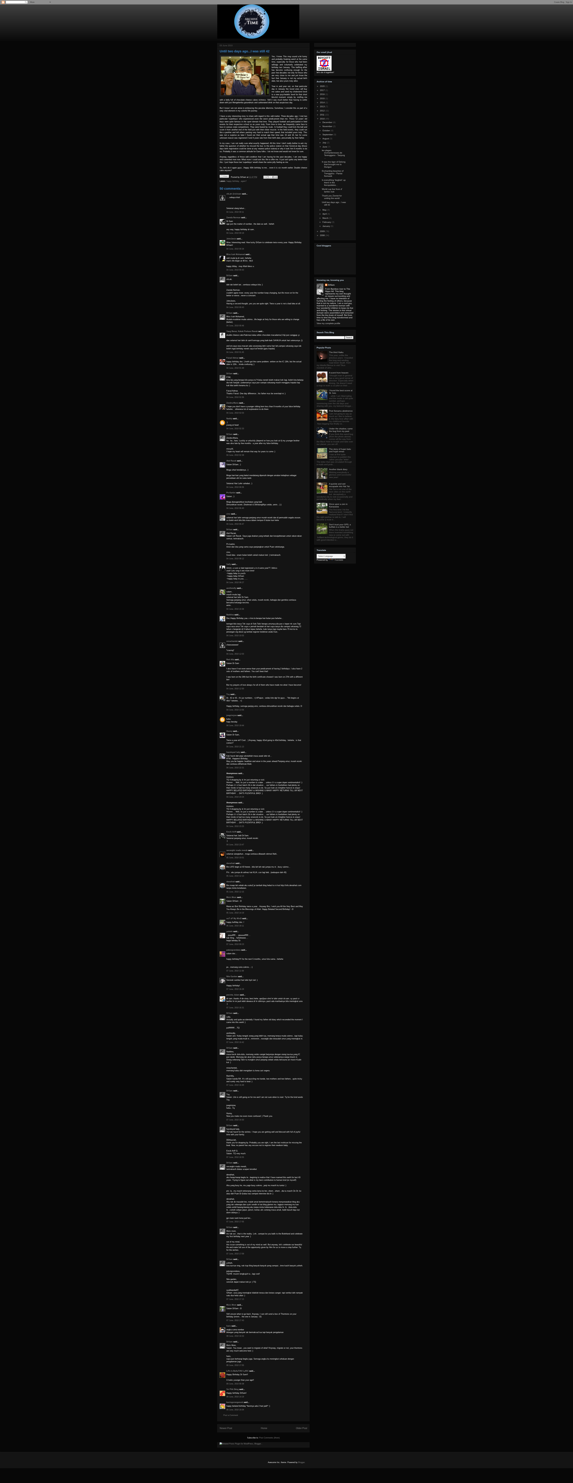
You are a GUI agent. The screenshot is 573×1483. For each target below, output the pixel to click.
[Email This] (264, 177)
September (328, 134)
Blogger (301, 1462)
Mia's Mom (231, 897)
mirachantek (232, 641)
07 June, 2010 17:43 (235, 1320)
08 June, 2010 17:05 (235, 1365)
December (327, 122)
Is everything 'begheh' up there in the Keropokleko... (334, 182)
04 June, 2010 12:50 (235, 689)
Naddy (229, 418)
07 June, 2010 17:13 (235, 1299)
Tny (228, 694)
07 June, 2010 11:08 (235, 971)
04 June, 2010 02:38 (235, 455)
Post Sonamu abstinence (341, 411)
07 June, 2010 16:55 (235, 1157)
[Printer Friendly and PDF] (224, 177)
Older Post (301, 1428)
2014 (322, 102)
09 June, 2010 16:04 (235, 1410)
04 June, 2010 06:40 (235, 508)
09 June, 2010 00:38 (235, 1384)
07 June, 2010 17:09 (235, 1254)
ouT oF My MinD (234, 918)
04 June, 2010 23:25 (235, 826)
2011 (322, 114)
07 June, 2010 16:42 (235, 1042)
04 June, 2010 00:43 (235, 270)
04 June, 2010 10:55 (235, 635)
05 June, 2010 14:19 (235, 913)
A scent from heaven (338, 372)
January (326, 226)
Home (264, 1428)
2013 (322, 106)
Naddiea (230, 615)
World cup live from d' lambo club (332, 190)
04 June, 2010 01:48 (235, 368)
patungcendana (233, 950)
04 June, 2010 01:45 (235, 352)
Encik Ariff (231, 832)
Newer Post (226, 1428)
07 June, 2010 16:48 (235, 1085)
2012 (322, 110)
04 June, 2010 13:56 (235, 710)
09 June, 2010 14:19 (235, 1397)
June (325, 147)
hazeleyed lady (233, 752)
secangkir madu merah (237, 850)
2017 (322, 90)
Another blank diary (338, 469)
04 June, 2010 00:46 (235, 326)
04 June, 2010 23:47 (235, 845)
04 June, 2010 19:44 (235, 725)
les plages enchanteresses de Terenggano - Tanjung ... (333, 154)
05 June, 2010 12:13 (235, 876)
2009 (322, 231)
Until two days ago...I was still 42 (244, 51)
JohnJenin (231, 239)
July (324, 142)
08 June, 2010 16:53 (235, 1336)
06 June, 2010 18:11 (235, 926)
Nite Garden (231, 976)
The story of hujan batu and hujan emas (340, 450)
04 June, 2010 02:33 (235, 428)
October (326, 130)
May (324, 210)
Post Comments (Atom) (269, 1438)
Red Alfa (230, 659)
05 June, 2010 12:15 (235, 892)
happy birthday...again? (237, 181)
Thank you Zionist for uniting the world (332, 196)
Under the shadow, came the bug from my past (341, 429)
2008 (322, 235)
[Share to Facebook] (273, 177)
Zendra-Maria (232, 403)
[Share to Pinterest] (276, 177)
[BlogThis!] (267, 177)
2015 (322, 98)
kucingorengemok (234, 1402)
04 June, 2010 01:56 (235, 397)
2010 (322, 119)
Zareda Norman (233, 217)
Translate (338, 560)
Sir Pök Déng (232, 1389)
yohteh (229, 931)
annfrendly (231, 588)
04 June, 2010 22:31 (235, 768)
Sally (228, 564)
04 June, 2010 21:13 (235, 747)
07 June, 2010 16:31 (235, 1008)
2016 (322, 94)
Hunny (229, 731)
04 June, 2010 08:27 (235, 582)
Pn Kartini (231, 493)
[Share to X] (270, 177)
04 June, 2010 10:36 (235, 609)
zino (228, 514)
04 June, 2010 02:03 (235, 413)
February (327, 222)
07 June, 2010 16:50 (235, 1120)
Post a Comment (230, 1415)
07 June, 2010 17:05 (235, 1222)
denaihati (230, 863)
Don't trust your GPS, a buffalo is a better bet (340, 525)
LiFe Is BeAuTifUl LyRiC (237, 1371)
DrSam (229, 275)
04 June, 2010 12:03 (235, 654)
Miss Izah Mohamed (235, 254)
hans (228, 1326)
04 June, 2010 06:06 (235, 487)
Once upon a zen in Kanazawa (338, 505)
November (327, 126)
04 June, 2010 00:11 (235, 212)
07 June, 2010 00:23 (235, 944)
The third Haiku (336, 352)
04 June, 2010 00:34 (235, 249)
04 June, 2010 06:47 (235, 524)
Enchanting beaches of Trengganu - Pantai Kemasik (333, 173)
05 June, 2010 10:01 (235, 857)
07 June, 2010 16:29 (235, 989)
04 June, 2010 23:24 (235, 797)
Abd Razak (231, 461)
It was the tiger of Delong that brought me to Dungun (333, 164)
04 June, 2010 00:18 (235, 233)
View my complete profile (328, 323)
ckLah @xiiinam (233, 194)
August (326, 138)
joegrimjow (231, 715)
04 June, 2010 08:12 (235, 558)
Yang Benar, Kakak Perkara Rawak (242, 331)
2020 (322, 86)
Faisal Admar (232, 358)
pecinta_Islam (232, 995)
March (325, 218)
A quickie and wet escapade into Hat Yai (339, 485)
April (324, 214)
